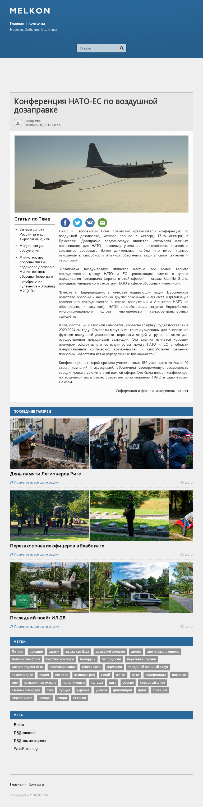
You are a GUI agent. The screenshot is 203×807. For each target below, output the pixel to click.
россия (128, 682)
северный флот (152, 682)
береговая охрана (141, 659)
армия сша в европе (163, 651)
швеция (45, 698)
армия (136, 651)
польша (97, 682)
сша (50, 690)
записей (24, 733)
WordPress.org (26, 749)
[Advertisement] (106, 75)
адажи (54, 651)
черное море (22, 698)
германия (114, 667)
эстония (79, 698)
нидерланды (155, 675)
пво (15, 682)
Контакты (37, 23)
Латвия (17, 651)
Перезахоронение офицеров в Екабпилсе (57, 546)
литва (121, 675)
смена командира (26, 690)
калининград (84, 675)
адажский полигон (110, 651)
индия (44, 675)
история (61, 675)
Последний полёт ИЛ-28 (37, 618)
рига (112, 682)
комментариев (30, 741)
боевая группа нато (27, 667)
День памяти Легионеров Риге (45, 474)
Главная (17, 23)
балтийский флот (26, 659)
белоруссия (111, 659)
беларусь (87, 659)
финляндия (122, 690)
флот (142, 690)
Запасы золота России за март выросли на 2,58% (35, 234)
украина (82, 690)
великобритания (62, 667)
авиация (36, 651)
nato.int (182, 391)
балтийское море (60, 659)
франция (160, 690)
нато (135, 675)
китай (105, 675)
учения (101, 690)
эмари (62, 698)
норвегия (179, 675)
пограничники (74, 682)
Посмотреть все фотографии (34, 482)
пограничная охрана (40, 682)
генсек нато (91, 667)
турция (64, 690)
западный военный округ (148, 667)
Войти (19, 725)
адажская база (77, 651)
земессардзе (22, 675)
